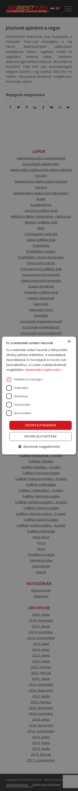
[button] (39, 446)
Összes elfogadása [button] (40, 425)
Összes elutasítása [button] (40, 436)
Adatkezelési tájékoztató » (43, 370)
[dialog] (39, 395)
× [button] (69, 341)
